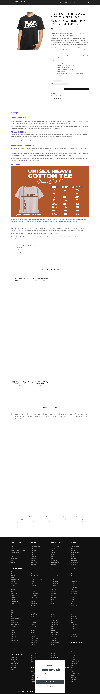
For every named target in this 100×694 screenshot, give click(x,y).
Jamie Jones (74, 655)
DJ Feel (33, 591)
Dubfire (33, 601)
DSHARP (33, 599)
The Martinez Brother (76, 673)
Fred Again (73, 634)
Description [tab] (16, 108)
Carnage (13, 648)
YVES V (73, 626)
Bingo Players (14, 626)
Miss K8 (53, 591)
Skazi (72, 554)
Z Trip (72, 632)
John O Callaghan (55, 546)
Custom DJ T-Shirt (15, 552)
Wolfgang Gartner (75, 618)
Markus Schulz (54, 575)
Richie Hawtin (54, 652)
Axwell (12, 620)
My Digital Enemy (55, 597)
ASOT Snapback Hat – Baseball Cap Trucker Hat (50, 518)
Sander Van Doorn (55, 657)
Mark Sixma (74, 636)
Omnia (52, 615)
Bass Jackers (14, 622)
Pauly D (53, 628)
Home (60, 2)
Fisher (32, 624)
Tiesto (72, 585)
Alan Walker (14, 583)
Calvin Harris (14, 644)
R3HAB (53, 646)
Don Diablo (34, 597)
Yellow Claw (74, 624)
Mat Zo (52, 587)
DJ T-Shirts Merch (19, 3)
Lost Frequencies (55, 562)
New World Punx (55, 607)
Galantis (33, 636)
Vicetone (73, 607)
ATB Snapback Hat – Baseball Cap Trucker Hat (34, 518)
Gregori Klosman (35, 640)
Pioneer (53, 636)
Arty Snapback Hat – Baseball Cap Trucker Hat (82, 518)
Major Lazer (54, 568)
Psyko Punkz (54, 640)
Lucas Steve (54, 564)
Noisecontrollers (55, 611)
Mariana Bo (74, 659)
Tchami (72, 572)
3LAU (12, 571)
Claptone (33, 550)
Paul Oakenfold (55, 624)
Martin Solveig (54, 583)
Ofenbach (13, 665)
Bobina (13, 632)
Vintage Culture (75, 611)
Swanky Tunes (74, 568)
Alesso (13, 585)
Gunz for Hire (34, 642)
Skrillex (73, 556)
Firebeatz (33, 622)
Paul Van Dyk (54, 626)
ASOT (12, 611)
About (12, 546)
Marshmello (54, 579)
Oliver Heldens (54, 613)
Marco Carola (54, 572)
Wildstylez (73, 615)
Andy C (13, 595)
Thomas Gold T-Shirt (58, 98)
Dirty (32, 583)
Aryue (12, 669)
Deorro (32, 573)
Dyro (32, 607)
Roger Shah (54, 655)
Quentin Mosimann (55, 642)
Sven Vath (73, 566)
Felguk (32, 618)
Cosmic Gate (34, 554)
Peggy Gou (53, 630)
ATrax (12, 614)
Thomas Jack (74, 581)
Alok (12, 587)
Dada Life (33, 558)
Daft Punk (33, 556)
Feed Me (33, 616)
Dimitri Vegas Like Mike (37, 579)
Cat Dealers (74, 683)
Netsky (52, 605)
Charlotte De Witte (35, 546)
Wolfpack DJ (74, 620)
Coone (32, 552)
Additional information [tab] (29, 108)
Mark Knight (54, 573)
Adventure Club (15, 579)
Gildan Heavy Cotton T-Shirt (18, 228)
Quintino (53, 644)
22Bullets (13, 667)
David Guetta (34, 568)
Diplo (32, 581)
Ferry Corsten (34, 620)
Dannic (33, 560)
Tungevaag (14, 659)
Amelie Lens (74, 653)
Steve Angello (74, 562)
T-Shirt (66, 2)
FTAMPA (33, 634)
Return (12, 554)
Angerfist (13, 599)
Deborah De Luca (75, 661)
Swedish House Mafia (76, 570)
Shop (16, 9)
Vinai (72, 609)
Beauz (72, 681)
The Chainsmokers (75, 577)
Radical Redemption (56, 648)
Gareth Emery (34, 638)
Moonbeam (53, 593)
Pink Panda (54, 634)
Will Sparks (73, 616)
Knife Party (53, 550)
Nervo (52, 603)
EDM (32, 609)
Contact (13, 548)
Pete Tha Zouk (54, 632)
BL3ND (13, 628)
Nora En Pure (74, 663)
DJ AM (32, 587)
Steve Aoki (73, 564)
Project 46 (53, 638)
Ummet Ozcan (74, 605)
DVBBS (33, 605)
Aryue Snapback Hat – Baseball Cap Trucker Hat (66, 518)
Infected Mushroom (35, 653)
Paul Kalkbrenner (55, 622)
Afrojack (13, 581)
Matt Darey (53, 585)
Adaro (12, 577)
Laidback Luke (54, 560)
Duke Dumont (34, 603)
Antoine (13, 605)
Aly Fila (13, 589)
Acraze (13, 661)
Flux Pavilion (34, 628)
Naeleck (33, 677)
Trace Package (15, 558)
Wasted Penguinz (75, 613)
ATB (12, 612)
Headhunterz (34, 648)
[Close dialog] (63, 662)
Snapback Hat (74, 2)
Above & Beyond (15, 573)
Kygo (52, 558)
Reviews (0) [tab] (43, 108)
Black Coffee (74, 650)
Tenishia (73, 575)
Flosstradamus (34, 626)
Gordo (72, 648)
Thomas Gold (21, 9)
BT (12, 642)
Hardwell (33, 644)
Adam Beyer (14, 575)
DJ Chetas (33, 589)
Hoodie (33, 652)
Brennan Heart (14, 640)
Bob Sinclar (14, 634)
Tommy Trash (74, 591)
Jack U (32, 655)
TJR (72, 589)
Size (52, 83)
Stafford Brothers (75, 560)
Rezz (72, 667)
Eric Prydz (33, 613)
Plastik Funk (14, 657)
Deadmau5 (34, 572)
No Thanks (50, 686)
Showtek (73, 550)
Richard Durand (55, 650)
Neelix (52, 599)
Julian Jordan (74, 679)
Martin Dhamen (54, 581)
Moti (52, 595)
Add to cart (77, 88)
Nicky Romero (54, 609)
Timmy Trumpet (74, 587)
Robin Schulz (54, 653)
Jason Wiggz (34, 657)
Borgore (13, 638)
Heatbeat (33, 650)
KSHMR (53, 554)
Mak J (52, 570)
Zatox (72, 628)
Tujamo (73, 599)
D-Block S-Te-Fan (35, 570)
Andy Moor (13, 597)
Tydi (72, 601)
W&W (72, 622)
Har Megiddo (34, 646)
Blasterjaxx (14, 630)
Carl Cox (13, 646)
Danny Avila (34, 562)
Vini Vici (73, 651)
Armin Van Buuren (15, 607)
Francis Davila (34, 630)
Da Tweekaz (34, 566)
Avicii (12, 616)
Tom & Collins (14, 663)
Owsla (52, 618)
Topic (72, 669)
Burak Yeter (74, 677)
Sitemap (13, 562)
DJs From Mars (35, 593)
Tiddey (72, 583)
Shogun (73, 548)
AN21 (12, 591)
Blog (81, 2)
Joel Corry (73, 657)
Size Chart (13, 556)
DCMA (12, 560)
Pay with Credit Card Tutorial (18, 550)
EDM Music (34, 611)
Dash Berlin (34, 564)
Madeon (53, 566)
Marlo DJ (53, 577)
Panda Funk (54, 620)
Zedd (72, 630)
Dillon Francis (34, 577)
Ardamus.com (19, 2)
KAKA (32, 675)
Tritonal (73, 597)
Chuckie (33, 548)
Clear (65, 84)
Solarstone (73, 558)
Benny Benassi (15, 624)
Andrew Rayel (14, 593)
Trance (72, 595)
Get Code (50, 682)
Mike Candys (54, 589)
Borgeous (13, 636)
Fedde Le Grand (35, 615)
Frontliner (33, 632)
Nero (52, 601)
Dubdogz (73, 675)
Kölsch (32, 683)
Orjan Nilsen (54, 616)
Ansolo (13, 603)
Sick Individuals (75, 552)
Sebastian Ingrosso (75, 546)
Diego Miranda (34, 575)
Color (52, 80)
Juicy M (53, 548)
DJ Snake (33, 595)
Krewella (53, 552)
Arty (12, 609)
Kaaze (72, 671)
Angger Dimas (14, 601)
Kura (52, 556)
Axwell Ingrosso (15, 618)
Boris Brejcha (74, 665)
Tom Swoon (74, 593)
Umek (72, 603)
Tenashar (73, 573)
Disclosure (33, 585)
